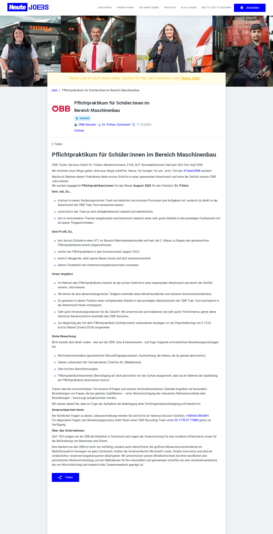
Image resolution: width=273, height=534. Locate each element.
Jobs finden (104, 7)
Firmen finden (125, 7)
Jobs (54, 90)
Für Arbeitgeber (149, 7)
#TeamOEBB (191, 171)
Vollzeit (79, 130)
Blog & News (188, 7)
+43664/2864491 (197, 415)
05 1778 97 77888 (186, 420)
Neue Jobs (191, 78)
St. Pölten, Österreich (116, 124)
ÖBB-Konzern (87, 124)
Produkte (170, 7)
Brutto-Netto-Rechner (216, 7)
